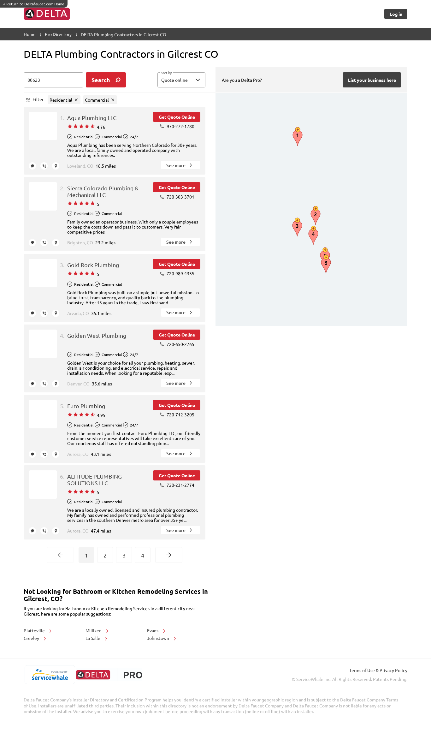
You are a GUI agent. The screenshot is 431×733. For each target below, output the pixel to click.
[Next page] (168, 555)
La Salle (93, 638)
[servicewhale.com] (50, 674)
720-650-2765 (180, 344)
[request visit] (55, 166)
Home (30, 34)
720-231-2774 (180, 485)
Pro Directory (58, 34)
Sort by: (166, 73)
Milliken (94, 630)
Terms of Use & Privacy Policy (378, 670)
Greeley (32, 638)
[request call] (44, 166)
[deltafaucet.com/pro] (109, 674)
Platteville (35, 630)
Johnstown (158, 638)
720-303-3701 (180, 197)
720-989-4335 (180, 273)
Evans (153, 630)
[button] (181, 79)
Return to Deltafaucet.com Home (33, 3)
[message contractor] (32, 166)
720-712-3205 (180, 414)
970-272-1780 (180, 126)
